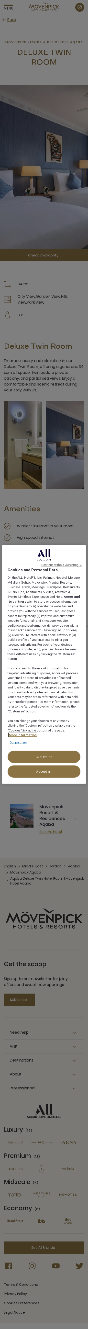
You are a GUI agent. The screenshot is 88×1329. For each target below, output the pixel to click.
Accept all (44, 771)
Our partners (18, 742)
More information (23, 735)
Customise (44, 757)
